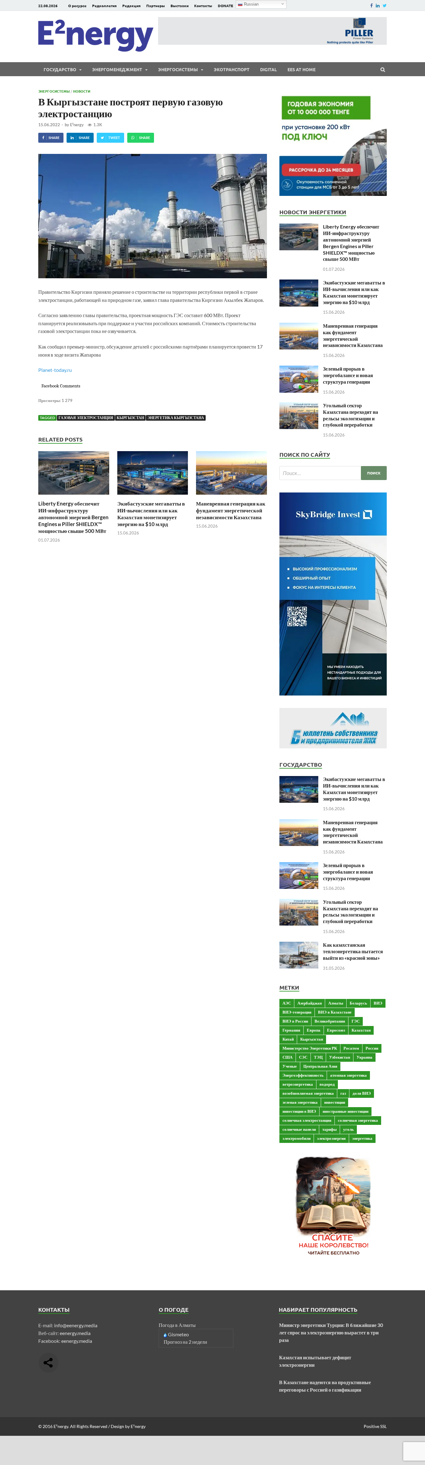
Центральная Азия (320, 1066)
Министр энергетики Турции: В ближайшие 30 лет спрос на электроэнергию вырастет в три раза (331, 1332)
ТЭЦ (318, 1057)
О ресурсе (77, 5)
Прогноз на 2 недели (185, 1342)
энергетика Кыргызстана (175, 417)
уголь (348, 1129)
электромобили (297, 1138)
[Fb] (371, 5)
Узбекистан (339, 1057)
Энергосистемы (178, 69)
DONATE (225, 5)
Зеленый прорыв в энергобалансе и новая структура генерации (348, 375)
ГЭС (356, 1021)
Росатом (351, 1048)
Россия (372, 1048)
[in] (377, 5)
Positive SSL (375, 1426)
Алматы (335, 1003)
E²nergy (77, 124)
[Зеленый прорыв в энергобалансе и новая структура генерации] (298, 369)
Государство (60, 69)
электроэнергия (331, 1138)
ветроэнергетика (298, 1084)
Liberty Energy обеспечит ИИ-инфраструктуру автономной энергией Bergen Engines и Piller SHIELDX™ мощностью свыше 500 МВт (73, 517)
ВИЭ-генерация (297, 1012)
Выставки (179, 5)
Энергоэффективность (303, 1075)
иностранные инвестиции (345, 1111)
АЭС (287, 1003)
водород (327, 1084)
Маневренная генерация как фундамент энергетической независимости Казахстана (230, 510)
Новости (81, 91)
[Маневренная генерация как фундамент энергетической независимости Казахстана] (231, 496)
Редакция (131, 5)
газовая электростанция (85, 417)
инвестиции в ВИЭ (299, 1111)
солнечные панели (299, 1129)
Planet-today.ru (55, 370)
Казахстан (361, 1030)
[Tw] (384, 5)
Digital (268, 69)
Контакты (203, 5)
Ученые (290, 1066)
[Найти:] (333, 473)
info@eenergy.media (75, 1325)
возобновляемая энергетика (308, 1093)
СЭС (303, 1057)
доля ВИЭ (362, 1093)
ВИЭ (378, 1003)
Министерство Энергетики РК (310, 1048)
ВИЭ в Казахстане (335, 1012)
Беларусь (358, 1003)
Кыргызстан (130, 417)
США (287, 1057)
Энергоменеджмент (117, 69)
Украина (364, 1057)
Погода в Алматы (177, 1325)
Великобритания (330, 1021)
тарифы (329, 1129)
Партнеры (155, 5)
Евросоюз (336, 1030)
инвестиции (334, 1102)
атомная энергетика (348, 1075)
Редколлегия (104, 5)
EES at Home (301, 69)
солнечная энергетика (358, 1120)
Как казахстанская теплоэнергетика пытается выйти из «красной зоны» (353, 951)
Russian (251, 4)
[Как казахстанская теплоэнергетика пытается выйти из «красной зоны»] (298, 945)
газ (343, 1093)
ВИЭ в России (295, 1021)
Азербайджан (309, 1003)
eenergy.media (75, 1333)
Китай (288, 1039)
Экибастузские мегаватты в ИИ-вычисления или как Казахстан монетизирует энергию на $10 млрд (151, 513)
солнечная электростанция (307, 1120)
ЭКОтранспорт (232, 69)
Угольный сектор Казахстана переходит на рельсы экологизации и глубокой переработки (350, 414)
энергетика (362, 1138)
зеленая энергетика (300, 1102)
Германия (291, 1030)
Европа (313, 1030)
